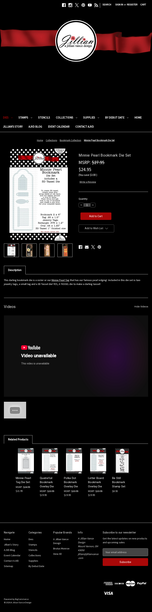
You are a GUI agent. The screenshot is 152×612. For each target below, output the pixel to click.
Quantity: (83, 198)
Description (15, 270)
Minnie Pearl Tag (60, 280)
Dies (6, 117)
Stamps (24, 117)
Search (107, 4)
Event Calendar (59, 126)
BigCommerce (22, 599)
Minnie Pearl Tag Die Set (23, 480)
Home (138, 117)
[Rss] (96, 5)
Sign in (119, 4)
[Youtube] (90, 5)
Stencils (44, 117)
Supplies (89, 117)
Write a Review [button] (88, 182)
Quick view (25, 457)
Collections (65, 117)
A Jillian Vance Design (61, 541)
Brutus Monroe (61, 548)
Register (132, 4)
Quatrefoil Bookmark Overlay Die (47, 482)
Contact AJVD (84, 126)
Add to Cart (26, 463)
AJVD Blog (35, 126)
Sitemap (8, 566)
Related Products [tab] (18, 439)
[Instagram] (70, 5)
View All (57, 554)
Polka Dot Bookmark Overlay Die (71, 482)
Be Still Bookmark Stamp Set (118, 482)
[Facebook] (64, 5)
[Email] (87, 247)
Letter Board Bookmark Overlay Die (96, 482)
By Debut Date (115, 117)
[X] (77, 5)
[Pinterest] (83, 5)
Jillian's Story (13, 126)
